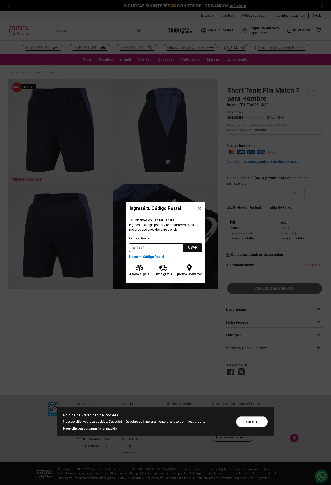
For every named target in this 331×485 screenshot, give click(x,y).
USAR (192, 247)
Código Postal (139, 238)
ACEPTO (251, 422)
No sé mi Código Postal (146, 257)
